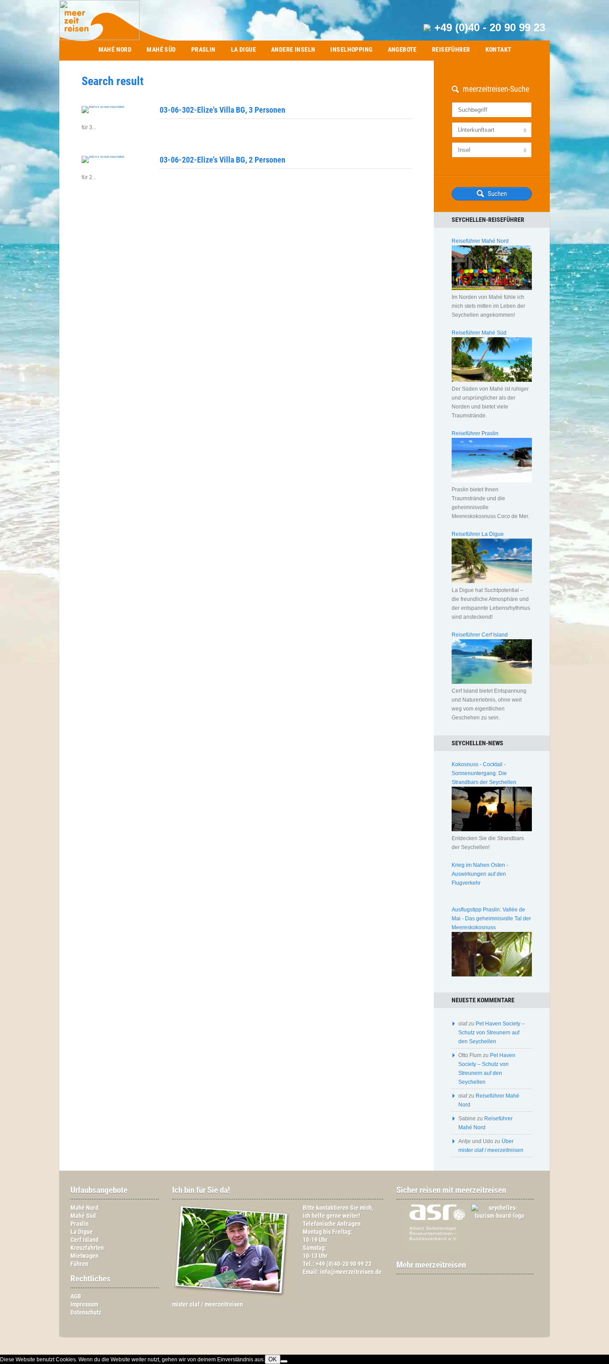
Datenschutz (85, 1312)
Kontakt (499, 49)
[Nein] (284, 1361)
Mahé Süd (161, 49)
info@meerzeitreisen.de (351, 1272)
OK (272, 1359)
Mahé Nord (115, 49)
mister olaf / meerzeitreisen (207, 1304)
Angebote (402, 49)
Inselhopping (351, 49)
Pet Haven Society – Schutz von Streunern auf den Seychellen (491, 1033)
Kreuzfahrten (87, 1248)
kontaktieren (332, 1208)
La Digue (243, 49)
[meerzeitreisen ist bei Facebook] (460, 1282)
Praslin (203, 49)
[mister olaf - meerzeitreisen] (233, 1296)
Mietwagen (84, 1256)
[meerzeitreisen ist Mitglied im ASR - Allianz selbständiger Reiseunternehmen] (432, 1249)
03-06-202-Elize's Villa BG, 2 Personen (222, 159)
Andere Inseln (293, 49)
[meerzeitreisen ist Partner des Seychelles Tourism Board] (495, 1216)
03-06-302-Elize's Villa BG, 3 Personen (222, 109)
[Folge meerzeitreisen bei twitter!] (469, 1282)
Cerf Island (84, 1240)
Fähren (79, 1264)
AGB (75, 1296)
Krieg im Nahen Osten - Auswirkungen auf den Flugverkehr (480, 874)
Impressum (84, 1304)
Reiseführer (451, 49)
